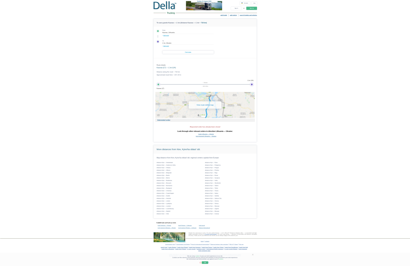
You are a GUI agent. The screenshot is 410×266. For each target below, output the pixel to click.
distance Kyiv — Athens (163, 170)
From (163, 30)
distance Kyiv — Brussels (164, 183)
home (202, 241)
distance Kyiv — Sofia (211, 180)
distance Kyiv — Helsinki (164, 198)
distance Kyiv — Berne (163, 178)
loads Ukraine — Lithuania (185, 225)
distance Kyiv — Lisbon (163, 201)
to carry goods (191, 249)
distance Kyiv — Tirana (211, 190)
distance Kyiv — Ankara (163, 167)
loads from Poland (182, 247)
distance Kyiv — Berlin (163, 175)
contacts (207, 241)
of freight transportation (211, 234)
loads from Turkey (218, 247)
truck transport (243, 249)
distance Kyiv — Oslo (163, 214)
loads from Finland (180, 249)
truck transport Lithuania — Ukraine (206, 136)
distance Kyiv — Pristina (212, 170)
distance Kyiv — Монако (212, 211)
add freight (223, 15)
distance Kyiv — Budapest (164, 188)
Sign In (236, 8)
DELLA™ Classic (234, 244)
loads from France (207, 247)
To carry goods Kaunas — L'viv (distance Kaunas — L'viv (178, 23)
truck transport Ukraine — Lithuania (187, 227)
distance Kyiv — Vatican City (213, 198)
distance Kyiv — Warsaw (212, 206)
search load (164, 247)
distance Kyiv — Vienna (212, 201)
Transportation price (170, 244)
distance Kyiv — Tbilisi (211, 188)
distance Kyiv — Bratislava (164, 180)
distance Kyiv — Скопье (212, 214)
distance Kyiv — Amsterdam (165, 162)
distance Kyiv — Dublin (163, 196)
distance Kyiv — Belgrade (164, 173)
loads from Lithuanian (168, 249)
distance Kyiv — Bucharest (164, 185)
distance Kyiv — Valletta (212, 196)
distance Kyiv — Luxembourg (165, 208)
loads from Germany (195, 247)
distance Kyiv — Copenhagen (165, 193)
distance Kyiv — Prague (212, 167)
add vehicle (233, 15)
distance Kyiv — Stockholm (213, 183)
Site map (241, 244)
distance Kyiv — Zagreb (212, 208)
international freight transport (214, 249)
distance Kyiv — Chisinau (164, 190)
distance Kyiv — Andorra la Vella (166, 165)
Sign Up (252, 8)
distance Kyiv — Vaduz (211, 193)
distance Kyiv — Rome (211, 175)
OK (205, 262)
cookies (197, 256)
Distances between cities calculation (219, 244)
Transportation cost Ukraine (183, 244)
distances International (204, 227)
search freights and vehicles (248, 15)
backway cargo (201, 249)
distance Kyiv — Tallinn (211, 185)
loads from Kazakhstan (231, 247)
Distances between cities (236, 233)
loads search (202, 225)
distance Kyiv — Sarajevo (212, 178)
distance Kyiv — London (164, 206)
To (163, 41)
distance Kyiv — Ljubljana (164, 203)
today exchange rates (204, 250)
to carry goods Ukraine (231, 249)
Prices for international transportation (200, 244)
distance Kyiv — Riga (211, 173)
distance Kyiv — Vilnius (212, 203)
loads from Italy (243, 247)
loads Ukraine (172, 247)
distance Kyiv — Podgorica (213, 165)
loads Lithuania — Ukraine (206, 134)
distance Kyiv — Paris (211, 162)
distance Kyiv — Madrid (163, 211)
